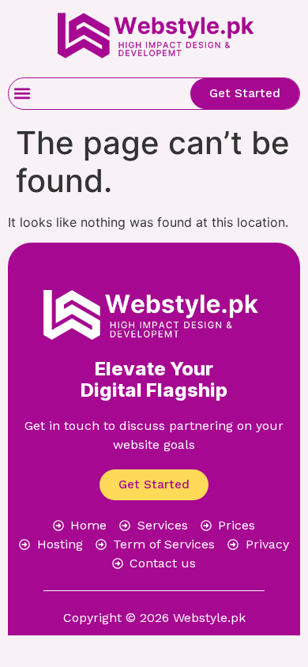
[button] (22, 94)
